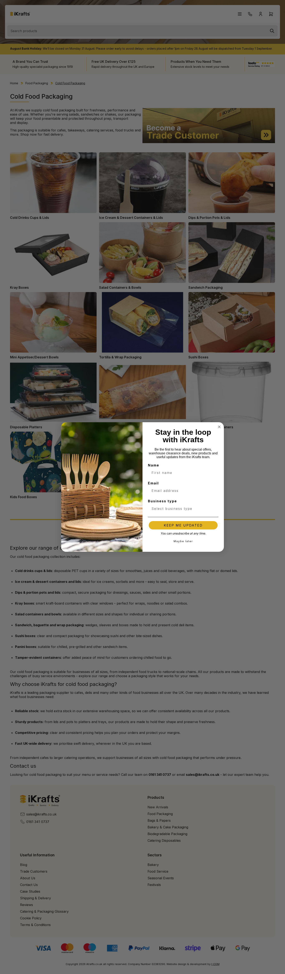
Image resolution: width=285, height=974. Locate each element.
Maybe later (183, 541)
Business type (162, 501)
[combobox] (181, 509)
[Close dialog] (219, 426)
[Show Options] (214, 509)
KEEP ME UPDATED (183, 525)
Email (153, 483)
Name (153, 465)
